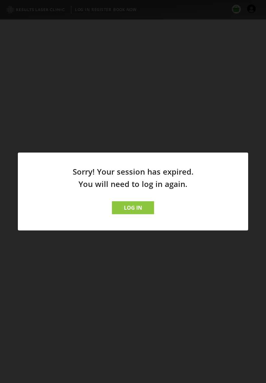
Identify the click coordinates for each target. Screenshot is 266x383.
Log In (133, 207)
